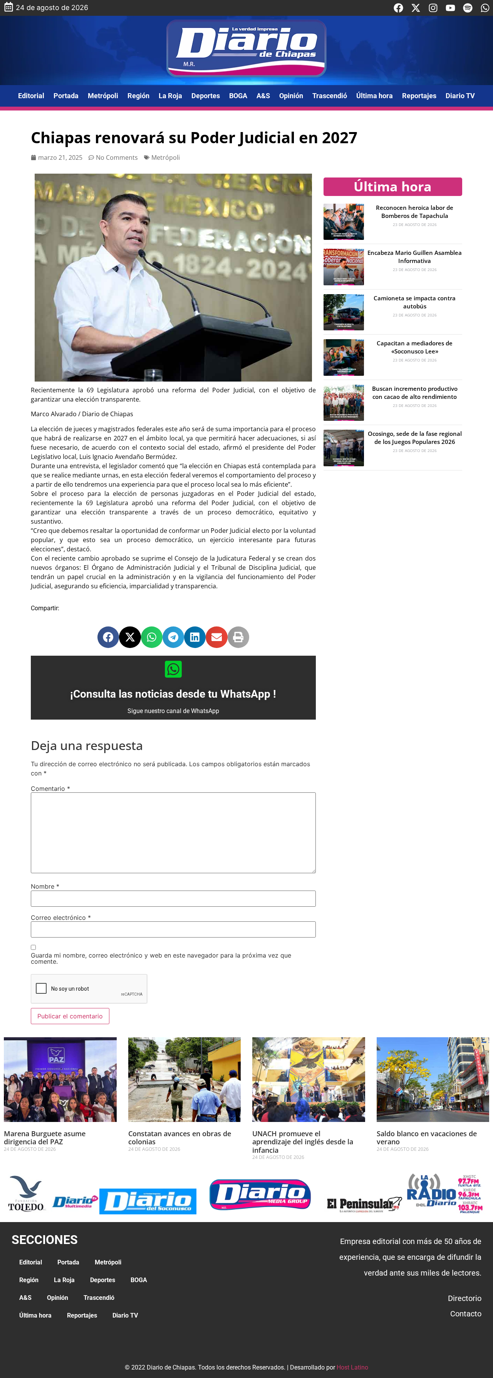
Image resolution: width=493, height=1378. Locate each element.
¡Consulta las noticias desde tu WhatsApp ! (173, 694)
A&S (263, 96)
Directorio (464, 1298)
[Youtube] (450, 8)
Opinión (291, 96)
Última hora (374, 96)
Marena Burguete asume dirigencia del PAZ (45, 1138)
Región (138, 96)
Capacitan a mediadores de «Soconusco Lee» (415, 347)
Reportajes (419, 96)
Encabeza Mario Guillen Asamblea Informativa (414, 257)
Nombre (45, 886)
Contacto (465, 1313)
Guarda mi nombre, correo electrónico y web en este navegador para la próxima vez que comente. (161, 958)
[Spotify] (468, 8)
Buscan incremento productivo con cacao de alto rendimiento (415, 392)
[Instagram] (433, 8)
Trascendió (329, 96)
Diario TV (460, 96)
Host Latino (352, 1367)
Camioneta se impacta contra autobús (415, 302)
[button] (108, 637)
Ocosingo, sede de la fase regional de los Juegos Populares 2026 (415, 437)
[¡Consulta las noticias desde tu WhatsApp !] (173, 669)
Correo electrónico (61, 917)
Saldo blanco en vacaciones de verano (427, 1138)
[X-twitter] (416, 8)
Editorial (31, 96)
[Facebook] (398, 8)
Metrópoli (103, 96)
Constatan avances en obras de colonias (179, 1138)
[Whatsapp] (485, 8)
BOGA (238, 96)
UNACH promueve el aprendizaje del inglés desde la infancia (302, 1142)
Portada (66, 96)
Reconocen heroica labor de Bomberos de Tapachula (414, 211)
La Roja (170, 96)
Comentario (50, 788)
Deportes (205, 96)
